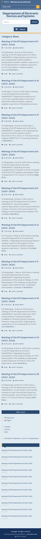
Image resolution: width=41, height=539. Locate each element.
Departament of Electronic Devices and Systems (20, 15)
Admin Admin (19, 48)
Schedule (7, 427)
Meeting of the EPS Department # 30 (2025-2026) (17, 496)
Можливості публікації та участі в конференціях (21, 438)
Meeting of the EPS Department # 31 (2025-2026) (17, 490)
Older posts (20, 412)
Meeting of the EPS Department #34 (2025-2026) (17, 470)
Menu (22, 29)
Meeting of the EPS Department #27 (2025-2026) (17, 509)
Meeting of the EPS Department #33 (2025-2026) (17, 476)
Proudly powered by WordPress (14, 534)
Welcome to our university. (21, 2)
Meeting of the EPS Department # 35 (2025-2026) (17, 463)
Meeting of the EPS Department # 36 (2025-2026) (17, 457)
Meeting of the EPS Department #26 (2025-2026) (17, 516)
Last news (7, 445)
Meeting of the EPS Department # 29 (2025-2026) (17, 503)
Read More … (14, 70)
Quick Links (7, 7)
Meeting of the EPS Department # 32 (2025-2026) (17, 483)
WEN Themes (21, 536)
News (5, 74)
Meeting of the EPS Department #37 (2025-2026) (17, 450)
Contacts (7, 429)
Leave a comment (17, 74)
